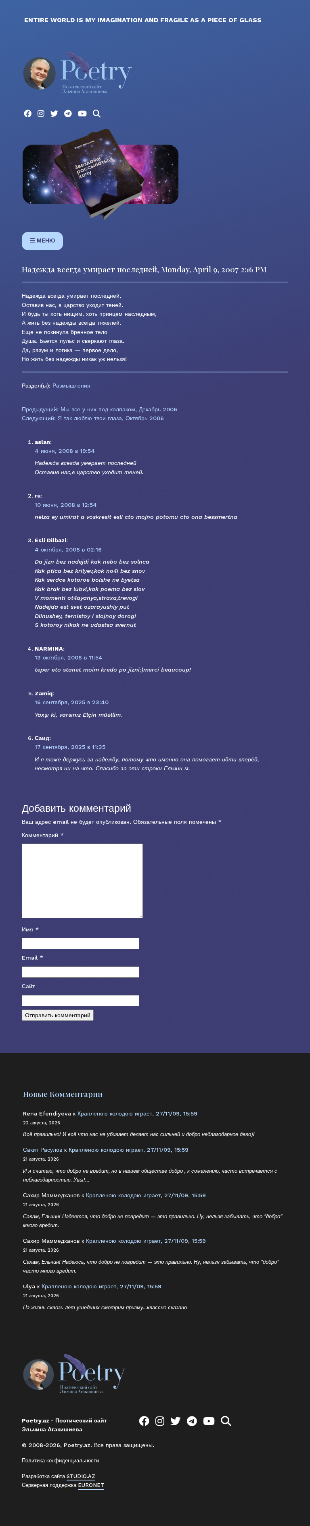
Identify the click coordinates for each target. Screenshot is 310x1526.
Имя (30, 929)
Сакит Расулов (42, 1150)
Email (32, 957)
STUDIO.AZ (81, 1476)
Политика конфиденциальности (60, 1461)
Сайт (28, 986)
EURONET (91, 1485)
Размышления (71, 385)
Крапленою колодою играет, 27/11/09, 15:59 (137, 1113)
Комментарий (43, 835)
